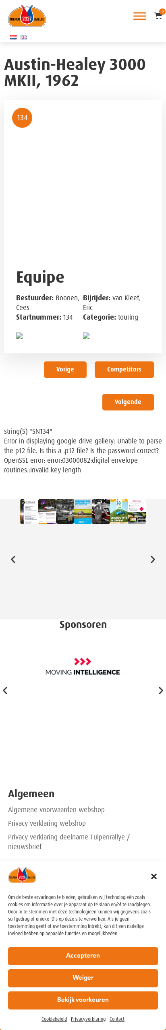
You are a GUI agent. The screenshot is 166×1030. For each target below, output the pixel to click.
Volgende (128, 402)
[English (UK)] (24, 37)
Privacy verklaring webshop (47, 823)
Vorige (65, 369)
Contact (117, 1019)
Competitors (124, 369)
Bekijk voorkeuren (83, 1000)
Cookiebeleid (54, 1019)
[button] (154, 876)
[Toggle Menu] (139, 16)
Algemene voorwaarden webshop (56, 809)
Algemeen (31, 793)
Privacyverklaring (88, 1019)
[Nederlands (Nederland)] (13, 37)
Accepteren (83, 956)
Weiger (83, 978)
